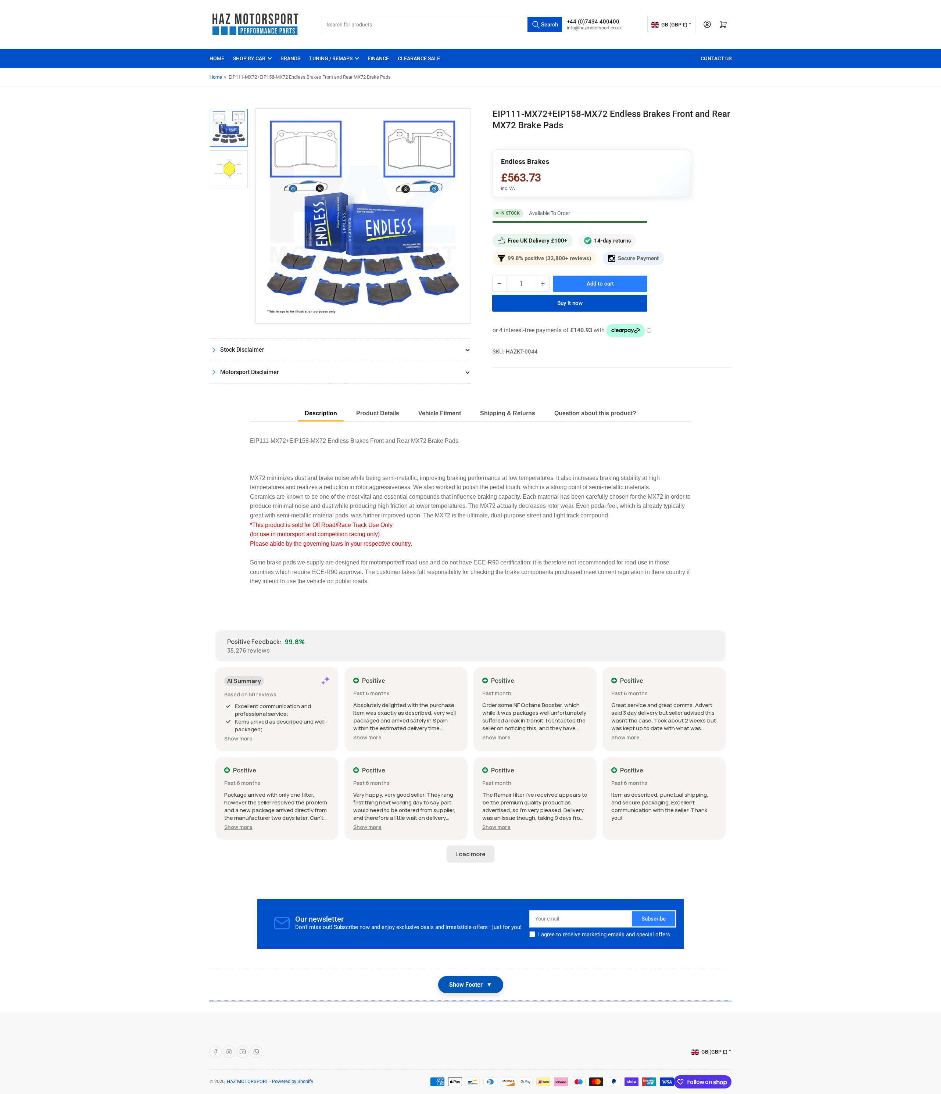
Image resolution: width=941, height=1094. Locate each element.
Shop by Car (249, 58)
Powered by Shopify (292, 1081)
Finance (378, 58)
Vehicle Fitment (439, 413)
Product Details (377, 413)
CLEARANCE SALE (419, 58)
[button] (238, 738)
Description (321, 413)
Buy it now (570, 303)
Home (217, 58)
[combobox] (442, 24)
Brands (290, 58)
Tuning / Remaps (331, 58)
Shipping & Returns (507, 413)
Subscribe (653, 918)
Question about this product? (595, 413)
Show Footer (470, 984)
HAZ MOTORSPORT (247, 1081)
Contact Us (716, 58)
